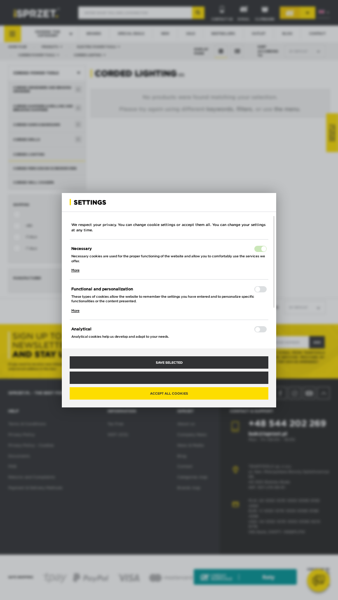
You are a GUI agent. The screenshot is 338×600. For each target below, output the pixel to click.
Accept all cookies (169, 393)
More (75, 270)
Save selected (169, 362)
